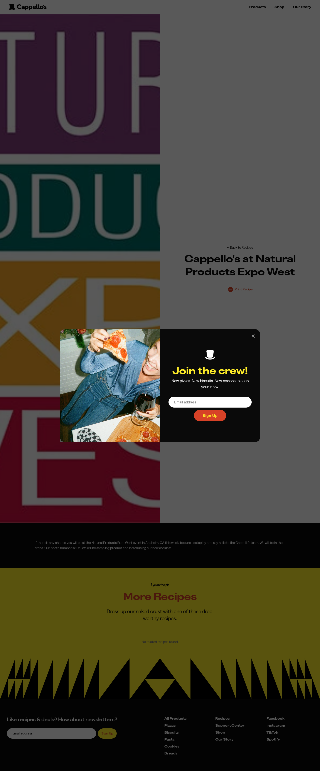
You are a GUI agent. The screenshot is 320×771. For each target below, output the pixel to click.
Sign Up (210, 415)
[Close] (253, 336)
